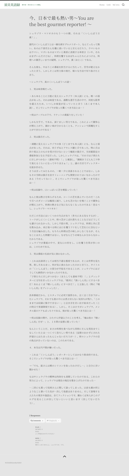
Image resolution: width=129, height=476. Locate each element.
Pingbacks (54, 420)
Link (109, 5)
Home (102, 5)
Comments (38, 420)
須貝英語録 (12, 4)
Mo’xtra (116, 5)
